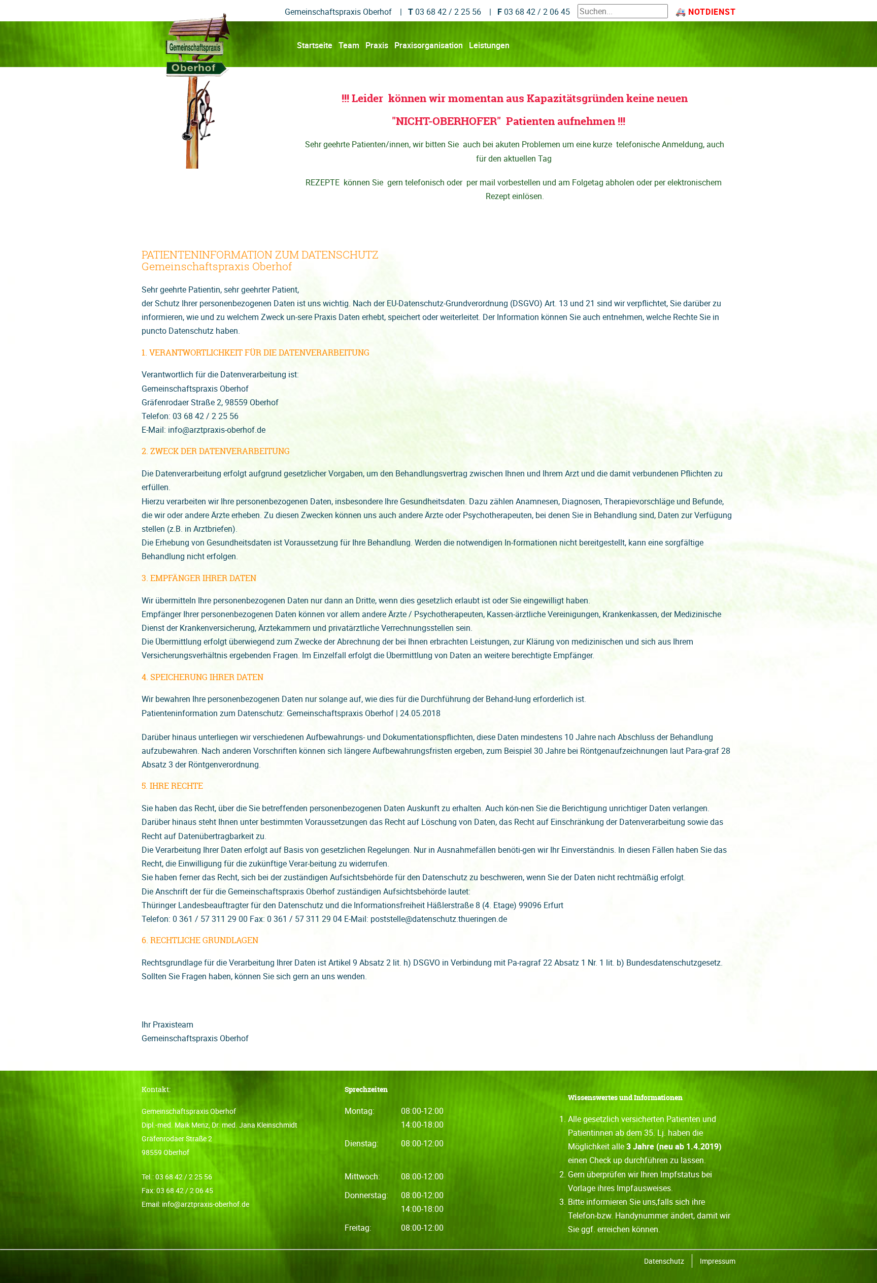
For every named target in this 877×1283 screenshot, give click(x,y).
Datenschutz (664, 1261)
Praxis (376, 45)
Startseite (314, 45)
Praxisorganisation (428, 45)
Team (349, 45)
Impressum (717, 1261)
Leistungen (489, 45)
